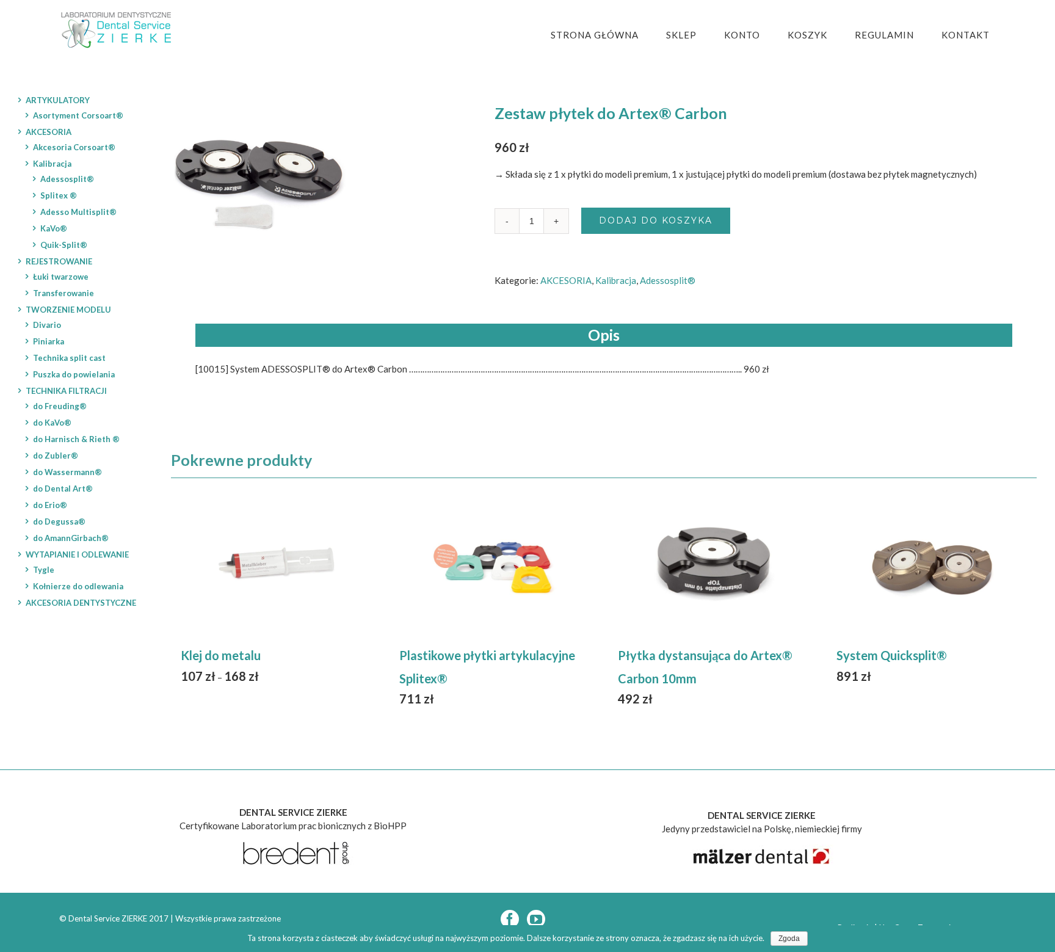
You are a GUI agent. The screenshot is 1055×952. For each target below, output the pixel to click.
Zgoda (789, 938)
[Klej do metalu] (276, 564)
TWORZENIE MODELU (68, 309)
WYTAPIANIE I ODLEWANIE (77, 554)
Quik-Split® (63, 245)
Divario (47, 325)
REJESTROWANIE (59, 261)
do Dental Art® (63, 488)
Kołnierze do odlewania (78, 586)
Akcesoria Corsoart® (74, 147)
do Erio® (50, 505)
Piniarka (48, 341)
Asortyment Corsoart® (78, 115)
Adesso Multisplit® (78, 212)
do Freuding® (60, 406)
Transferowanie (63, 293)
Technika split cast (69, 358)
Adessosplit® (667, 280)
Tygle (43, 570)
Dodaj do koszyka (655, 220)
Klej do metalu (221, 655)
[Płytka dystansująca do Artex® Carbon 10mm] (713, 564)
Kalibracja (615, 280)
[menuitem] (602, 35)
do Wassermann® (67, 472)
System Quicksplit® (891, 655)
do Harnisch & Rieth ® (76, 439)
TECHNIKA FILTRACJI (66, 391)
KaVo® (53, 228)
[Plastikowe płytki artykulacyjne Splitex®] (494, 564)
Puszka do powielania (74, 374)
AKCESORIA (566, 280)
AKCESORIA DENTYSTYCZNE (81, 603)
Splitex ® (58, 195)
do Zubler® (55, 455)
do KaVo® (52, 422)
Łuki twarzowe (61, 277)
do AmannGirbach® (71, 538)
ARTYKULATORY (58, 100)
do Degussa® (59, 521)
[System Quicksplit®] (931, 564)
